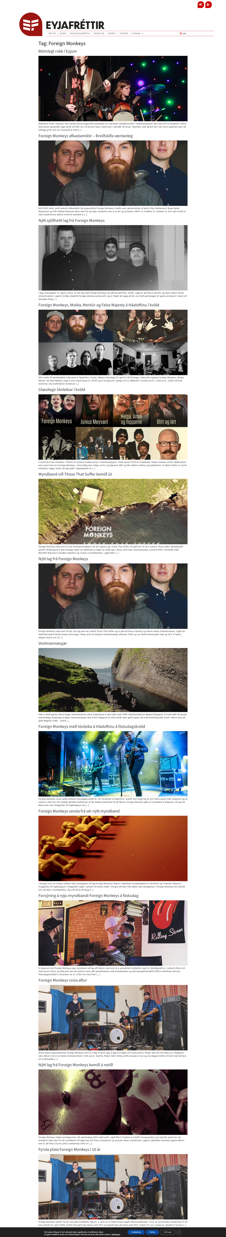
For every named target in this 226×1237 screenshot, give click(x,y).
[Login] (201, 4)
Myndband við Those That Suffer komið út (75, 474)
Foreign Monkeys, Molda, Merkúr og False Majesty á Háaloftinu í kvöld (98, 305)
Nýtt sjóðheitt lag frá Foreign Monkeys (71, 221)
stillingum (116, 1234)
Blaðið (63, 33)
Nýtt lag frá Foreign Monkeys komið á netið (75, 1065)
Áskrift (112, 33)
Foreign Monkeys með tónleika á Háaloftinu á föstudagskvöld (91, 727)
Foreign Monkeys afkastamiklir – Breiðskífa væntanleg (85, 136)
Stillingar (168, 1232)
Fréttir (52, 33)
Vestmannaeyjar (52, 643)
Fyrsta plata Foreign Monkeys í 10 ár (69, 1149)
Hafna (152, 1232)
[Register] (208, 4)
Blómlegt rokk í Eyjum (57, 51)
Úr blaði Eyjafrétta (79, 33)
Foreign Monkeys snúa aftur (62, 980)
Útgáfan (124, 33)
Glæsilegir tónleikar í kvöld (61, 390)
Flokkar (136, 33)
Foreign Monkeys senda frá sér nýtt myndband (79, 811)
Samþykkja (136, 1232)
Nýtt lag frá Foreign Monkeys (63, 559)
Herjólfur (99, 33)
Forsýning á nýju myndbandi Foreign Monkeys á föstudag (88, 896)
